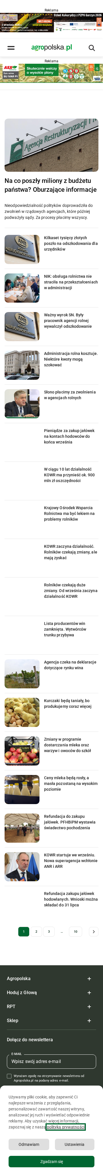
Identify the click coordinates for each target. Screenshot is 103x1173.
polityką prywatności (65, 1127)
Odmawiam (29, 1144)
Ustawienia (74, 1144)
